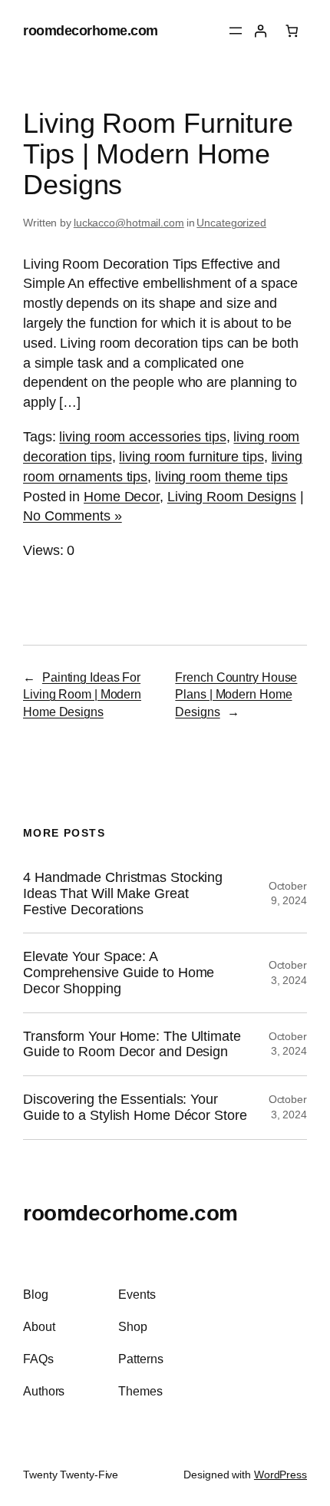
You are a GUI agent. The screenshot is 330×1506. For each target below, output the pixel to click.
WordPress (280, 1474)
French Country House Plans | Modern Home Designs (236, 694)
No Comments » (72, 515)
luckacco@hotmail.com (129, 222)
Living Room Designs (231, 496)
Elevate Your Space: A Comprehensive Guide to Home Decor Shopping (118, 972)
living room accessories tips (142, 436)
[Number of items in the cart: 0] (292, 31)
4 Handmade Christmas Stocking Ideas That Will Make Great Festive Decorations (123, 893)
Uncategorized (231, 222)
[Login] (260, 31)
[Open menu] (235, 30)
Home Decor (122, 496)
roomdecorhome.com (90, 30)
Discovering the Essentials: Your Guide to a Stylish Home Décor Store (135, 1107)
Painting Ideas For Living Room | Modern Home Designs (82, 694)
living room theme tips (221, 476)
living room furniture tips (191, 456)
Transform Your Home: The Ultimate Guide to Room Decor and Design (132, 1044)
